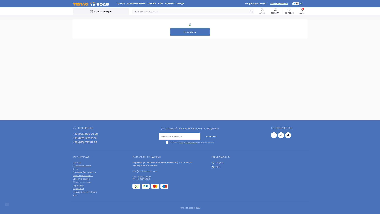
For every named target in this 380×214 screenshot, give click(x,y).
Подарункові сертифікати (85, 192)
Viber (218, 167)
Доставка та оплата (136, 4)
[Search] (251, 11)
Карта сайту (78, 185)
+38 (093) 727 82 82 (85, 142)
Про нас (121, 4)
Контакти (169, 4)
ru (301, 4)
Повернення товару (82, 182)
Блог (160, 4)
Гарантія (152, 4)
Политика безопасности (188, 142)
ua (297, 4)
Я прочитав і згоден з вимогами (192, 142)
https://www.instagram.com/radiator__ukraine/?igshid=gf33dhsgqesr (281, 135)
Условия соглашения (83, 175)
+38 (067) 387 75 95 (85, 138)
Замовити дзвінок (279, 4)
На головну (190, 32)
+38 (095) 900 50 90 (85, 134)
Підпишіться (210, 136)
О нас (75, 169)
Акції (75, 195)
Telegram (220, 162)
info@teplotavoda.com (144, 171)
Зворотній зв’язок (81, 179)
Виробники (78, 189)
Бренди (180, 4)
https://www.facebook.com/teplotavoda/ (274, 135)
